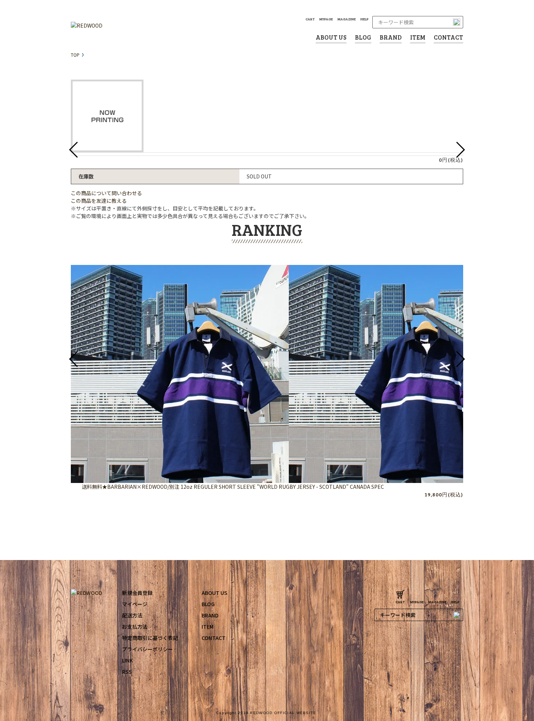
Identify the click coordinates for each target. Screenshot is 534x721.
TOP (75, 55)
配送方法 (132, 615)
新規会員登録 (137, 592)
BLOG (363, 37)
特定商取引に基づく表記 (150, 637)
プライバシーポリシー (147, 649)
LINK (127, 660)
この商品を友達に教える (99, 200)
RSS (127, 671)
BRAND (391, 37)
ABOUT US (331, 37)
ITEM (417, 37)
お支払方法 (134, 626)
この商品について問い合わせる (106, 193)
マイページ (134, 604)
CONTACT (448, 37)
